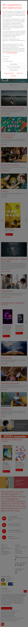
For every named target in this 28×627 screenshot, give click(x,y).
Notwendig (6, 56)
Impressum (13, 76)
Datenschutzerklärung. (12, 52)
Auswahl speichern (14, 69)
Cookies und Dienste (9, 73)
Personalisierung (8, 61)
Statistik (6, 59)
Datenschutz (20, 73)
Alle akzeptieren (14, 64)
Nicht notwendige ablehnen (14, 67)
